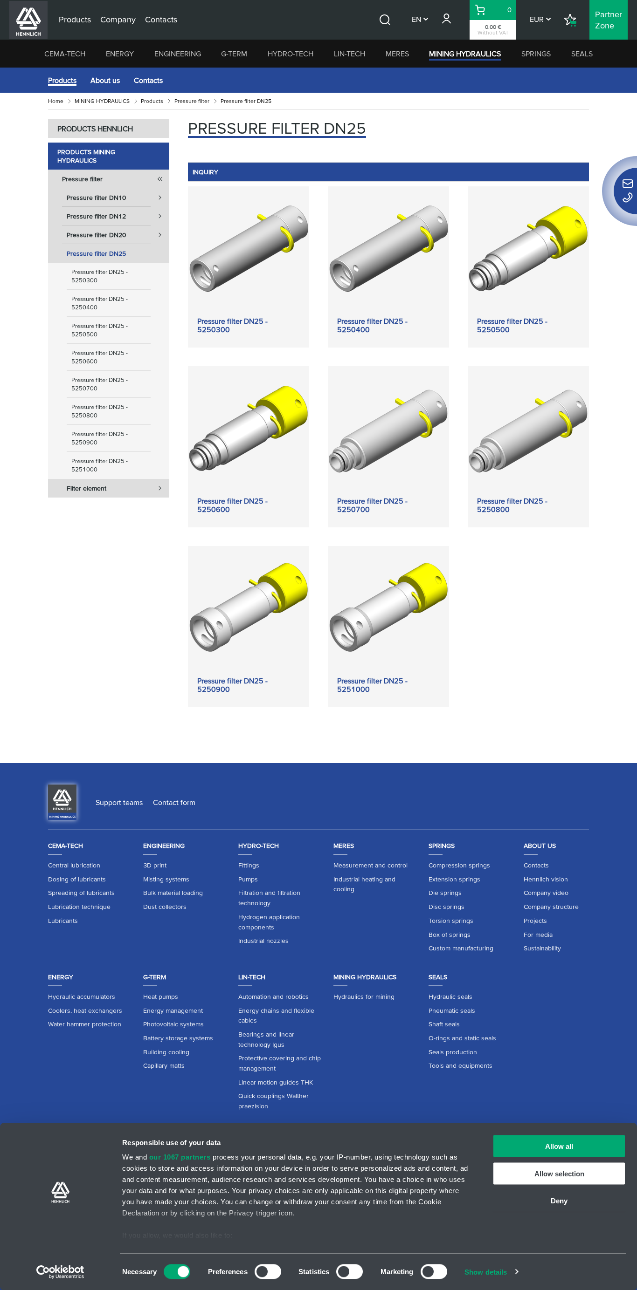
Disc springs (446, 906)
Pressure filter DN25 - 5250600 (99, 357)
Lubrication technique (79, 906)
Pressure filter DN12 (96, 216)
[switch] (268, 1271)
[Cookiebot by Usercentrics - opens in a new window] (60, 1272)
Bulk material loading (173, 892)
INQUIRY (205, 172)
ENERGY (120, 53)
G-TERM (234, 53)
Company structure (551, 906)
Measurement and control (370, 865)
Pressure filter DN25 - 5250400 (99, 303)
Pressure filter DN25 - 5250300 (99, 276)
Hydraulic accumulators (81, 996)
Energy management (173, 1010)
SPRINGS (536, 53)
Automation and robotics (273, 996)
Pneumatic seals (452, 1010)
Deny (559, 1201)
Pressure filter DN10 (96, 197)
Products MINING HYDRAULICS (86, 156)
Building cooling (166, 1052)
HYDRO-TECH (290, 53)
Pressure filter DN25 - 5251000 (99, 465)
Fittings (248, 865)
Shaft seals (444, 1024)
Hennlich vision (546, 879)
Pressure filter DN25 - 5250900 (99, 438)
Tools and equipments (460, 1065)
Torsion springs (451, 920)
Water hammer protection (84, 1024)
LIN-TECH (349, 53)
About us (105, 80)
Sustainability (542, 948)
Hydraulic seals (450, 996)
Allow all (559, 1146)
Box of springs (450, 934)
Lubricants (63, 920)
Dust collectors (165, 906)
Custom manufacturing (461, 948)
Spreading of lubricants (81, 892)
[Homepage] (62, 801)
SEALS (582, 53)
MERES (397, 53)
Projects (535, 920)
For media (538, 934)
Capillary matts (164, 1065)
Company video (546, 892)
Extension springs (454, 879)
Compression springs (459, 865)
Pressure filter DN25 (96, 253)
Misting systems (166, 879)
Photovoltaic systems (173, 1024)
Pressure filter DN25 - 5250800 (99, 411)
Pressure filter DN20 (96, 235)
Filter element (86, 488)
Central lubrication (74, 865)
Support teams (119, 802)
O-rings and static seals (462, 1038)
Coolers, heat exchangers (85, 1010)
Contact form (174, 802)
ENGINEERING (177, 53)
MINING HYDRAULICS (465, 53)
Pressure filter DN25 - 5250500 (99, 330)
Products (62, 80)
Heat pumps (160, 996)
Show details (485, 1272)
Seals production (453, 1052)
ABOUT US (540, 845)
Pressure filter (191, 101)
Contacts (148, 80)
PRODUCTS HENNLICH (95, 128)
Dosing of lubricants (77, 879)
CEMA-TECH (64, 53)
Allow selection (559, 1173)
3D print (154, 865)
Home (55, 101)
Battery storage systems (178, 1038)
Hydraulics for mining (364, 996)
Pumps (248, 879)
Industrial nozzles (263, 940)
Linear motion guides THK (275, 1082)
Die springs (445, 892)
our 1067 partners (180, 1157)
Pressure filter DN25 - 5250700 (99, 384)
